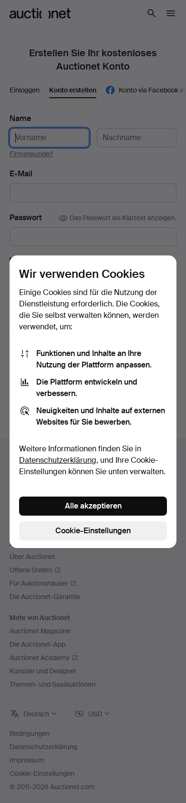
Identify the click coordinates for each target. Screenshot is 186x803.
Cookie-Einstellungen (93, 531)
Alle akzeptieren (93, 506)
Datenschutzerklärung (57, 460)
